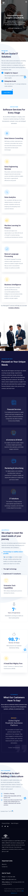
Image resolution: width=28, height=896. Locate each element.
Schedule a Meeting (13, 308)
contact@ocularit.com (10, 879)
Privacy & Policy (6, 823)
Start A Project (14, 823)
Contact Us (4, 866)
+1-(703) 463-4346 (10, 876)
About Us (4, 864)
